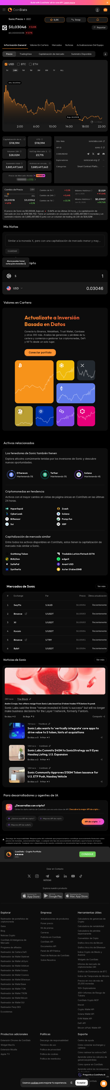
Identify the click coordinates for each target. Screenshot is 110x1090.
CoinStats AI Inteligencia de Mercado (13, 941)
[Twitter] (93, 154)
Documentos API (48, 946)
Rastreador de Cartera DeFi (14, 952)
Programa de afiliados (11, 947)
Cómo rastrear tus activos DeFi (92, 1052)
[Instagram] (37, 877)
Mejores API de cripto (52, 818)
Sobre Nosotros (48, 960)
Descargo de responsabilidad (54, 1040)
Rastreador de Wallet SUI (12, 1002)
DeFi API (82, 1023)
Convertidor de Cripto (88, 938)
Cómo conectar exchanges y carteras (91, 1046)
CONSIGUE (87, 854)
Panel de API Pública (50, 951)
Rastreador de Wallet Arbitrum (15, 966)
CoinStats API (47, 941)
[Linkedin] (65, 877)
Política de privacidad (50, 1049)
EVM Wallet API (85, 1018)
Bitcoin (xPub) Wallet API (89, 1027)
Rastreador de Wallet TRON (14, 993)
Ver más (102, 586)
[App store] (31, 896)
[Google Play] (53, 896)
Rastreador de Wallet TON (13, 988)
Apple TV (5, 1054)
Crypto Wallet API (86, 1009)
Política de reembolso (50, 1058)
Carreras (45, 932)
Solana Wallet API (86, 1014)
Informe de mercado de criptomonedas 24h (89, 965)
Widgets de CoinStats (88, 959)
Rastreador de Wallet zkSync (14, 961)
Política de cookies (49, 1054)
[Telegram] (88, 154)
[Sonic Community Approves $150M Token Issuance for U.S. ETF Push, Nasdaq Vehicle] (17, 775)
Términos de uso (48, 1045)
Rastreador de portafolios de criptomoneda (14, 920)
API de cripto (91, 821)
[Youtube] (73, 877)
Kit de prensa (47, 928)
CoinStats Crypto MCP (88, 1000)
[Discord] (104, 154)
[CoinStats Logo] (17, 10)
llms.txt (81, 1005)
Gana (3, 926)
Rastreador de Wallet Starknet (15, 956)
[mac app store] (77, 896)
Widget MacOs (8, 1045)
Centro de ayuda (86, 1040)
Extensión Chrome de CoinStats (16, 1040)
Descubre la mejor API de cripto (83, 809)
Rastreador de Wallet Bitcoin (14, 998)
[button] (104, 147)
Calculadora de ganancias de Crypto (92, 920)
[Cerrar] (106, 2)
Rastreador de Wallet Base (13, 984)
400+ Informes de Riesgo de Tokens (91, 994)
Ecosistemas (6, 1011)
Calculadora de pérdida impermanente (89, 932)
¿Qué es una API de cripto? (22, 818)
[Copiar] (104, 147)
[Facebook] (80, 877)
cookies (34, 1082)
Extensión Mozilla (9, 1049)
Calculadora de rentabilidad (91, 926)
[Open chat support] (103, 1083)
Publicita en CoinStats (51, 937)
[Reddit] (98, 154)
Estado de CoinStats (87, 1081)
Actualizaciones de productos (55, 919)
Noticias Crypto (8, 935)
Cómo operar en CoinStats (90, 1064)
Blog (3, 931)
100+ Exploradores (87, 988)
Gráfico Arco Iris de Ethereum (91, 947)
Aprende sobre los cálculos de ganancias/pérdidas (92, 1058)
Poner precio (47, 923)
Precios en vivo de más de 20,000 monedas (90, 982)
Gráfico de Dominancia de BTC (92, 971)
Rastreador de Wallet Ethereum (15, 979)
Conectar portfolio (40, 352)
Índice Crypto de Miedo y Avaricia (90, 953)
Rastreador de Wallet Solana (14, 970)
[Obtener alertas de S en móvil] (98, 19)
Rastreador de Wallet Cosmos (15, 975)
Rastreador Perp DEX (11, 1007)
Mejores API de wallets (21, 825)
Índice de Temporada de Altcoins (93, 976)
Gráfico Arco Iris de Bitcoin (90, 943)
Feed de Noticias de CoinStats (55, 955)
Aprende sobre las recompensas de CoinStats (93, 1070)
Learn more (69, 2)
